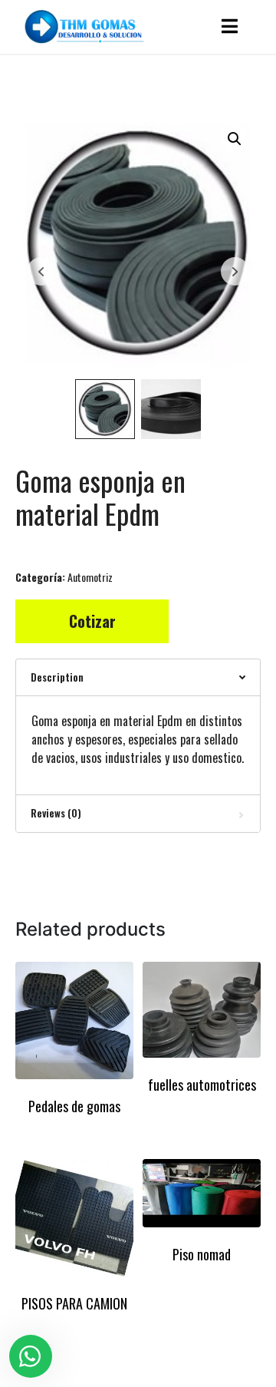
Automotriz (90, 577)
